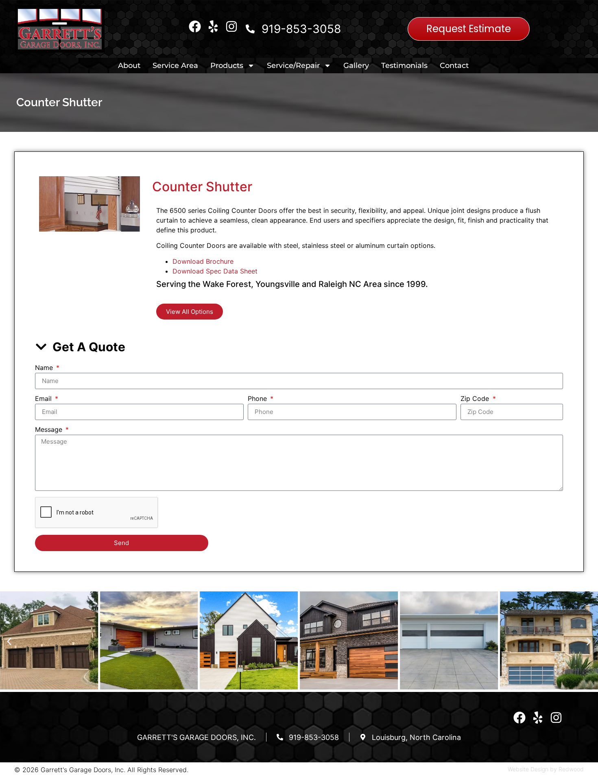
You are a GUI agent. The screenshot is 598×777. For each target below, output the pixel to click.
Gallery (356, 65)
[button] (9, 642)
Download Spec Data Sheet (215, 271)
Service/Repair (293, 65)
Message (49, 429)
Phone (258, 399)
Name (45, 368)
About (129, 65)
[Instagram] (231, 26)
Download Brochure (203, 261)
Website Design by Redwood (546, 769)
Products (226, 65)
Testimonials (404, 65)
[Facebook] (195, 26)
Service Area (175, 65)
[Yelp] (213, 26)
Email (44, 399)
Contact (454, 65)
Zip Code (476, 399)
